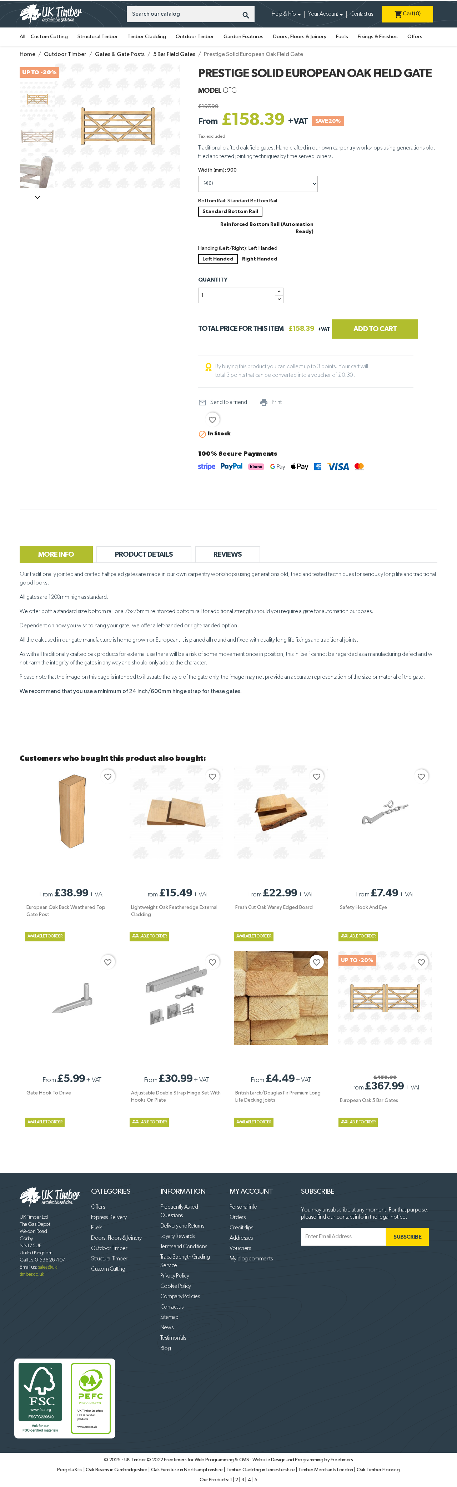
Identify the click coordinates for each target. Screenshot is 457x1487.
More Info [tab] (56, 554)
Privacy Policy (174, 1276)
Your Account (323, 14)
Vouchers (240, 1248)
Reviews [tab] (228, 554)
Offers (414, 36)
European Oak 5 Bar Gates (369, 1100)
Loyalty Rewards (177, 1236)
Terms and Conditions (183, 1247)
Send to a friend (222, 402)
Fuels (342, 36)
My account (251, 1191)
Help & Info (284, 14)
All (22, 36)
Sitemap (169, 1317)
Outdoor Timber (195, 36)
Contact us (361, 14)
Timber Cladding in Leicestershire (261, 1469)
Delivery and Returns (182, 1226)
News (166, 1328)
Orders (237, 1217)
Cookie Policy (175, 1286)
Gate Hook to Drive (48, 1093)
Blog (165, 1348)
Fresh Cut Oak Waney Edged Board (274, 907)
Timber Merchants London (326, 1469)
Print (271, 402)
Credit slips (241, 1228)
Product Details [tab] (144, 554)
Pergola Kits (70, 1469)
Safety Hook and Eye (363, 907)
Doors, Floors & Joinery (299, 36)
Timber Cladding (146, 36)
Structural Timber (97, 36)
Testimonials (173, 1338)
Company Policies (180, 1297)
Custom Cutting (49, 36)
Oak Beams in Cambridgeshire (117, 1469)
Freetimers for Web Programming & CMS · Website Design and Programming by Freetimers (258, 1459)
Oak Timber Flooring (378, 1469)
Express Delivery (108, 1217)
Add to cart (375, 329)
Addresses (241, 1238)
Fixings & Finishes (378, 36)
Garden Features (243, 36)
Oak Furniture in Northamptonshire (187, 1469)
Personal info (243, 1207)
